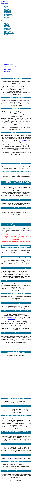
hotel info (12, 458)
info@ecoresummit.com (14, 317)
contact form (11, 319)
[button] (16, 78)
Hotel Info (8, 14)
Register (7, 9)
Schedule (7, 11)
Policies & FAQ (9, 15)
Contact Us (8, 17)
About (6, 7)
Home (6, 6)
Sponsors (7, 12)
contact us (26, 140)
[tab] (17, 64)
